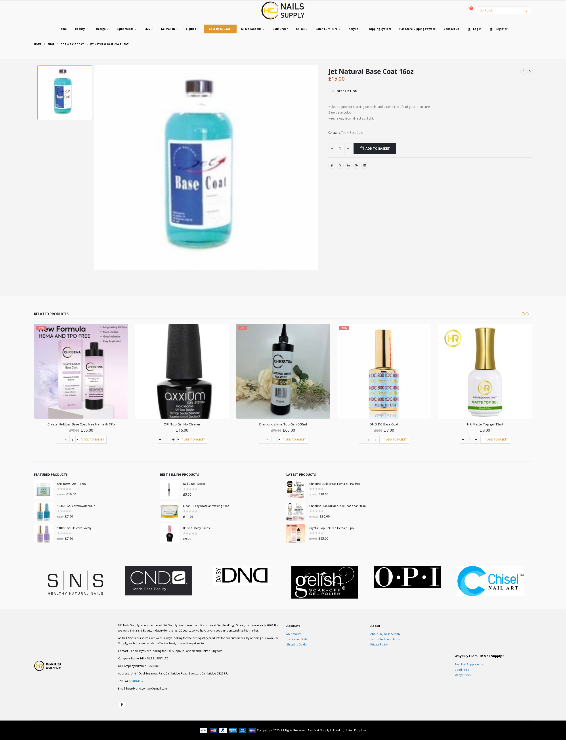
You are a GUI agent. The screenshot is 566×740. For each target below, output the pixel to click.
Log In (477, 29)
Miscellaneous (251, 29)
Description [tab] (347, 91)
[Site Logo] (283, 10)
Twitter (340, 165)
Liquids (191, 29)
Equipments (125, 29)
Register (501, 29)
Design (101, 29)
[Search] (525, 10)
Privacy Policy (379, 644)
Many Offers (463, 675)
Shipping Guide (296, 644)
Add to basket (377, 148)
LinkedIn (348, 165)
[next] (530, 71)
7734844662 (135, 681)
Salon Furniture (327, 29)
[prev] (523, 71)
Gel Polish (168, 29)
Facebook (331, 165)
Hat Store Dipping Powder (417, 29)
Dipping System (380, 29)
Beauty (80, 29)
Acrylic (353, 29)
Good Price (462, 670)
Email (364, 165)
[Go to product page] (81, 371)
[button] (523, 314)
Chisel (300, 29)
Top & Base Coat (218, 29)
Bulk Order (280, 29)
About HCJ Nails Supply (385, 634)
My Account (293, 634)
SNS (147, 29)
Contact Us (451, 29)
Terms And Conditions (385, 639)
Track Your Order (297, 639)
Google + (356, 165)
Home (63, 29)
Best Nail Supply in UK (469, 664)
